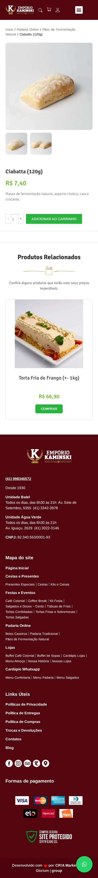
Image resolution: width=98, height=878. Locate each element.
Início (9, 29)
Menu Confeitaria (17, 677)
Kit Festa (56, 601)
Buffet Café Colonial (19, 655)
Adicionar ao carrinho (54, 219)
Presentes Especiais (20, 584)
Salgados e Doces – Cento (24, 606)
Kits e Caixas (60, 584)
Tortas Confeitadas (19, 612)
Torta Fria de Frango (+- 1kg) (49, 378)
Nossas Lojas (61, 661)
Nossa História (38, 661)
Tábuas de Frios (59, 606)
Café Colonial (15, 601)
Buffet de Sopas (48, 655)
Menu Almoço (15, 661)
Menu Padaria (43, 677)
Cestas (43, 584)
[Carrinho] (49, 9)
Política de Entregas (22, 713)
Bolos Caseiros (16, 633)
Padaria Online (28, 29)
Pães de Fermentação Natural (27, 639)
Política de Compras (22, 722)
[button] (79, 10)
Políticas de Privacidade (26, 704)
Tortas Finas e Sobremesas (55, 612)
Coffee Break (37, 601)
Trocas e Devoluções (23, 730)
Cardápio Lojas (74, 655)
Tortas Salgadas (17, 617)
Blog (9, 748)
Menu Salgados (68, 677)
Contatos (13, 739)
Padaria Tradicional (44, 633)
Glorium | (49, 871)
